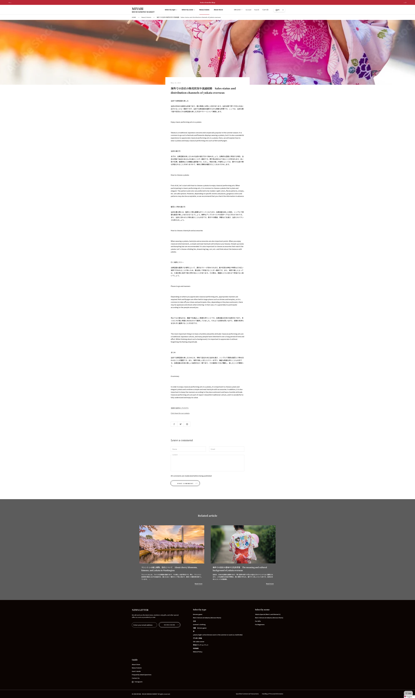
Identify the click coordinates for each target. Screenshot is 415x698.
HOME (134, 17)
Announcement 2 (208, 2)
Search (256, 10)
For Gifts (258, 621)
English (237, 10)
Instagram (138, 681)
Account (248, 10)
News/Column (204, 10)
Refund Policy (197, 652)
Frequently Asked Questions (141, 675)
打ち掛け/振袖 (197, 638)
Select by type (170, 10)
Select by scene (187, 10)
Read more (198, 584)
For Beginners (260, 624)
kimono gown (197, 614)
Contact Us (136, 678)
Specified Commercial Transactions (247, 694)
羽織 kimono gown (200, 628)
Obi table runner (198, 642)
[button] (409, 696)
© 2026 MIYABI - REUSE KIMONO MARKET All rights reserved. (151, 694)
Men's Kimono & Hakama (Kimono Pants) (207, 618)
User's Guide (136, 671)
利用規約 (196, 648)
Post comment (185, 483)
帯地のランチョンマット (200, 645)
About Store (218, 10)
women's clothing (199, 624)
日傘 (194, 621)
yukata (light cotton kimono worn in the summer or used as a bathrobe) (218, 635)
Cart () (265, 9)
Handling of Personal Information (272, 694)
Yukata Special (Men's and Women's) (267, 614)
